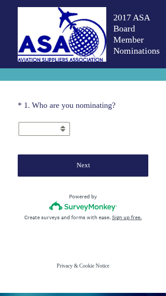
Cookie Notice (94, 266)
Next (83, 165)
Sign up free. (127, 217)
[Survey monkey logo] (83, 206)
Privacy (65, 266)
